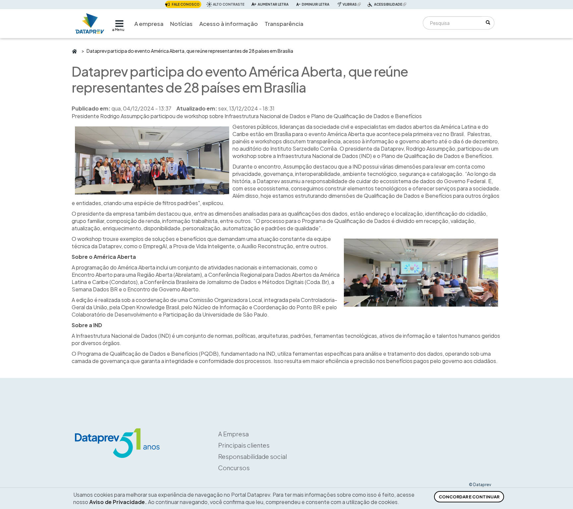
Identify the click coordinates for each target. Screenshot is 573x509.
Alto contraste (228, 4)
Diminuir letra (315, 4)
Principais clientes (244, 445)
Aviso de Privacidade (117, 501)
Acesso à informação (228, 23)
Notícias (181, 23)
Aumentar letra (273, 4)
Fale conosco (186, 4)
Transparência (284, 23)
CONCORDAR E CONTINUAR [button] (469, 496)
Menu (119, 30)
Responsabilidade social (252, 456)
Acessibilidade (391, 5)
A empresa (148, 23)
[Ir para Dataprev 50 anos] (89, 21)
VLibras (352, 4)
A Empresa (233, 434)
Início (74, 51)
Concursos (234, 468)
